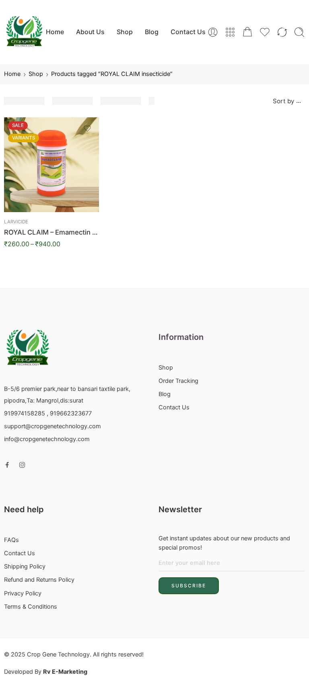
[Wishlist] (87, 129)
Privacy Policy (22, 593)
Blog (152, 32)
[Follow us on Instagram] (22, 464)
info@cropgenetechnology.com (47, 439)
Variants (23, 138)
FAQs (11, 540)
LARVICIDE (16, 222)
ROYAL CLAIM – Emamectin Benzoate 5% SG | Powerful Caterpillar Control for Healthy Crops (51, 232)
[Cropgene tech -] (24, 32)
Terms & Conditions (30, 606)
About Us (90, 32)
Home (55, 32)
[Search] (299, 32)
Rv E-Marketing (65, 671)
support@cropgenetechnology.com (52, 426)
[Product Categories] (230, 32)
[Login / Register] (212, 32)
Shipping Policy (24, 566)
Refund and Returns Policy (39, 579)
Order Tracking (178, 380)
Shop (125, 32)
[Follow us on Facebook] (7, 465)
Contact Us (188, 32)
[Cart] (247, 32)
